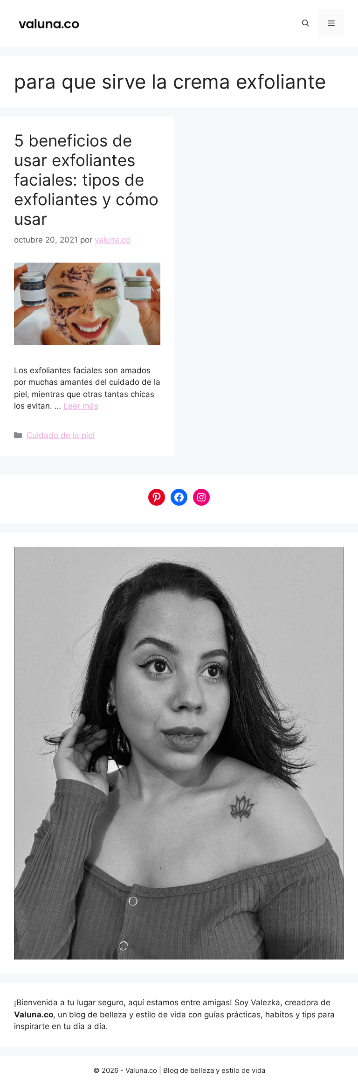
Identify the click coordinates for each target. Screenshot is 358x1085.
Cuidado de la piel (61, 435)
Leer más (80, 405)
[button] (305, 23)
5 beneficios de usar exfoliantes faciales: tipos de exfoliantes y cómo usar (86, 180)
